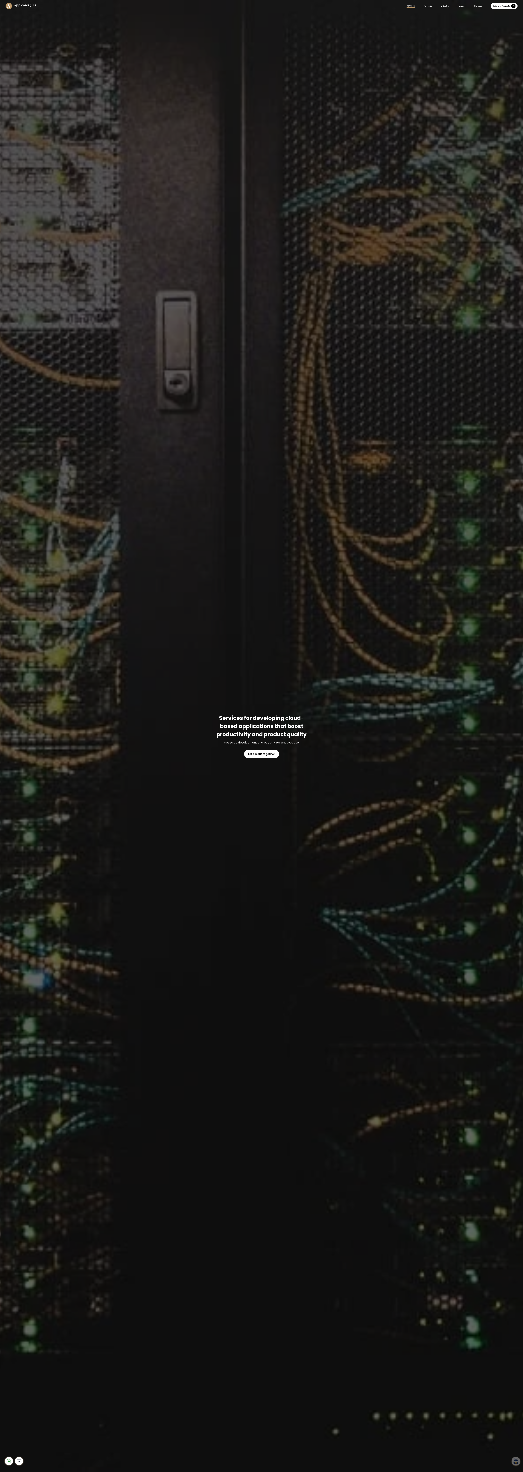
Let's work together (261, 754)
